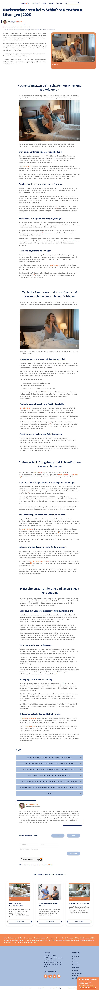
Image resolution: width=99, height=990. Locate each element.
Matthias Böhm (19, 21)
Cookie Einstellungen (72, 988)
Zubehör (75, 962)
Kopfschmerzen (25, 408)
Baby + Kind (76, 965)
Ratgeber (75, 968)
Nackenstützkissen (27, 529)
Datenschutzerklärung (55, 988)
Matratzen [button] (35, 3)
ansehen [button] (92, 985)
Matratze (35, 477)
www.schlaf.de (28, 988)
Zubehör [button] (51, 3)
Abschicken (73, 853)
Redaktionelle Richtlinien (77, 974)
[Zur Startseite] (25, 3)
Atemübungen (53, 265)
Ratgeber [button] (59, 3)
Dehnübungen (46, 233)
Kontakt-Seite (48, 865)
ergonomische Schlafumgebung (38, 561)
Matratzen (75, 956)
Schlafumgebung (39, 472)
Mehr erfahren (19, 921)
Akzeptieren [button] (83, 987)
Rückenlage (26, 166)
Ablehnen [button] (92, 987)
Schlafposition (63, 475)
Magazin (75, 971)
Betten (74, 959)
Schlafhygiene (30, 726)
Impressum (41, 988)
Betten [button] (44, 3)
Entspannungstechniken (28, 718)
